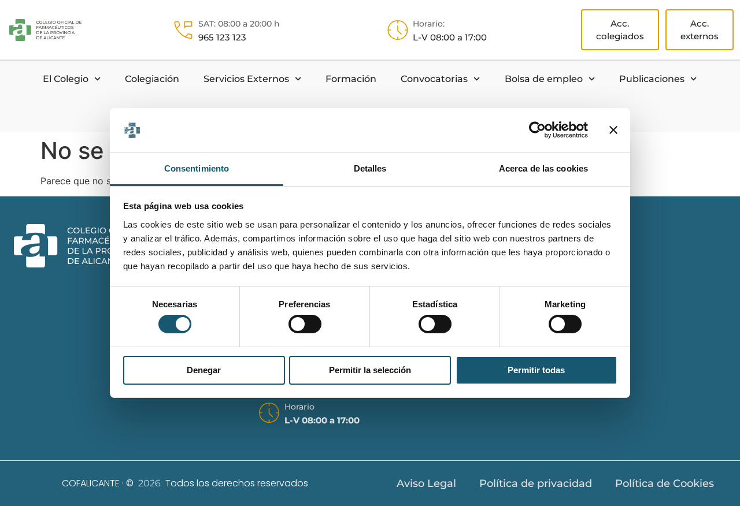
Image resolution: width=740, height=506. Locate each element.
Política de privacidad (535, 483)
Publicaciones (651, 78)
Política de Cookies (664, 483)
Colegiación (152, 78)
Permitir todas (536, 370)
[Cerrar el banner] (613, 130)
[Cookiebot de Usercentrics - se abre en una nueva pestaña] (537, 130)
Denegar (204, 370)
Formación (350, 78)
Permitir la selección (370, 370)
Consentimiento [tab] (196, 168)
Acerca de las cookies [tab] (543, 168)
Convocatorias (434, 78)
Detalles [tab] (370, 168)
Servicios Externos (246, 78)
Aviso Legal (426, 483)
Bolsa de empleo (544, 78)
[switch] (304, 324)
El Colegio (65, 78)
